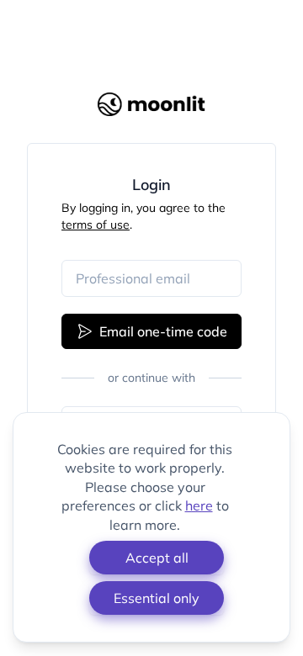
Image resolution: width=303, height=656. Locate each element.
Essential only (156, 598)
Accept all (157, 557)
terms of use (95, 224)
